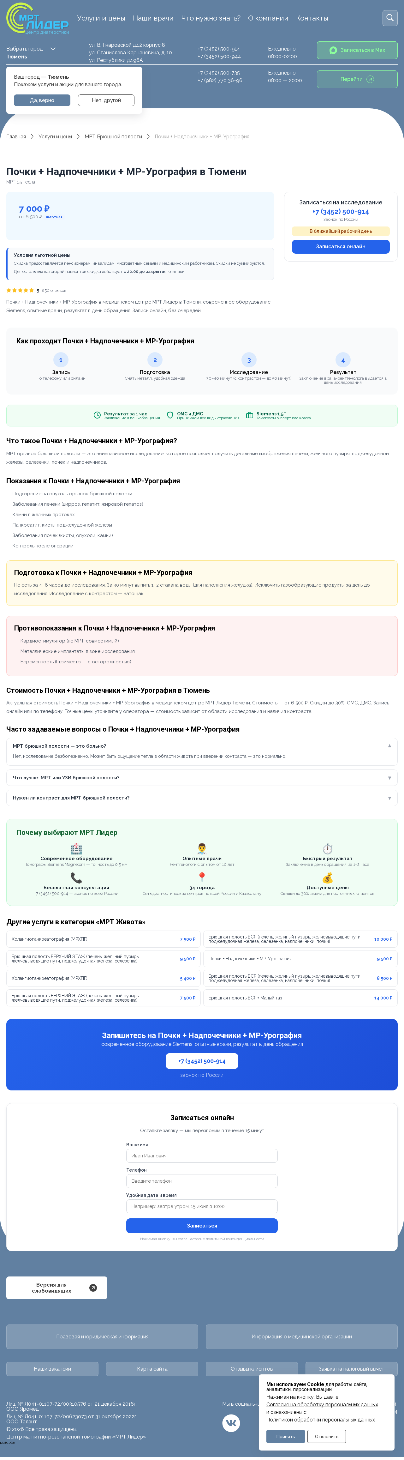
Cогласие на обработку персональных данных (322, 1404)
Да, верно (42, 100)
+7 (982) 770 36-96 (220, 80)
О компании (268, 18)
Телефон (136, 1170)
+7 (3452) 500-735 (219, 73)
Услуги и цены (101, 18)
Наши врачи (153, 18)
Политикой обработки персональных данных (320, 1419)
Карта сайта (152, 1369)
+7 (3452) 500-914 (219, 49)
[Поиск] (390, 18)
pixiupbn (7, 1442)
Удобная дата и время (151, 1195)
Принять (285, 1436)
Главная (16, 137)
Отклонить (327, 1436)
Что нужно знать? (211, 18)
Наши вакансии (52, 1369)
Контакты (312, 18)
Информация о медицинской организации (302, 1337)
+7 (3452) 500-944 (219, 56)
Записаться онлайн (340, 247)
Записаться (202, 1226)
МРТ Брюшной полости (113, 137)
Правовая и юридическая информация (102, 1337)
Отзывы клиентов (252, 1369)
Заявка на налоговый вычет (351, 1369)
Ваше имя (137, 1145)
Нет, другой (106, 100)
